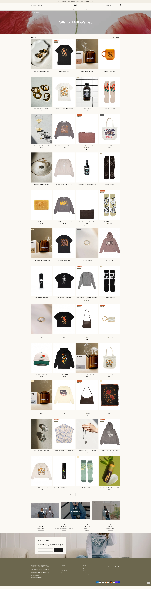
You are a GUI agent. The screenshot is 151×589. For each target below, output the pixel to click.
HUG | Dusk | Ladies (109, 260)
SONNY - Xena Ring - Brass (87, 260)
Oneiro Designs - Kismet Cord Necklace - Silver (87, 450)
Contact (84, 570)
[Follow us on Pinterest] (112, 566)
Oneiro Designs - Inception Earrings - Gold (41, 108)
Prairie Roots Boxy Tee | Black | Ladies (64, 297)
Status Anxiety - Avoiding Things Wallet (86, 221)
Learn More (87, 1)
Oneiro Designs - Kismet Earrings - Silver (41, 450)
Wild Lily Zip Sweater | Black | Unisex (64, 374)
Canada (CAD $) (108, 5)
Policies (84, 572)
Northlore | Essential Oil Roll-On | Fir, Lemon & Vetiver (64, 487)
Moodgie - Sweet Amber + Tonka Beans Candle (41, 260)
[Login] (117, 5)
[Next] (80, 494)
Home (32, 12)
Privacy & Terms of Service (87, 574)
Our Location (110, 530)
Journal (62, 568)
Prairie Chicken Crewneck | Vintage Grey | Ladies (64, 145)
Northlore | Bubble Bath (87, 108)
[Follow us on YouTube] (115, 566)
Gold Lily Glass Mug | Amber (109, 71)
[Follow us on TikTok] (118, 566)
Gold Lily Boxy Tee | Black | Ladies (64, 336)
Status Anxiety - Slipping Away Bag (87, 336)
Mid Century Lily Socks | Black (109, 297)
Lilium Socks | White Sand (110, 108)
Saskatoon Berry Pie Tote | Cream (110, 145)
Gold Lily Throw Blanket (109, 411)
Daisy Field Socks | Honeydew (109, 221)
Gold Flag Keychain (109, 336)
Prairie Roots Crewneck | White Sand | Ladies (64, 184)
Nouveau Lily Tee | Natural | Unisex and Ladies (64, 108)
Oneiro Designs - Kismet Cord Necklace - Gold (41, 145)
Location (63, 567)
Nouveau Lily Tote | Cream (109, 374)
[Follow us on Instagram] (109, 566)
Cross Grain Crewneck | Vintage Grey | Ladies (64, 221)
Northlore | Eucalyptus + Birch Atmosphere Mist (87, 184)
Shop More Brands (75, 9)
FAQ (83, 568)
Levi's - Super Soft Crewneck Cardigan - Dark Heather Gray (87, 298)
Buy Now (87, 530)
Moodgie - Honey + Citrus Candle (87, 71)
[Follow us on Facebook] (105, 566)
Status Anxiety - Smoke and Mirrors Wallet (87, 145)
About (82, 9)
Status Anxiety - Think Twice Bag (87, 411)
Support (86, 9)
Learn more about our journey (36, 577)
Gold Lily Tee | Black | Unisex (64, 71)
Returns (84, 565)
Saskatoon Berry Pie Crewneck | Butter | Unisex (64, 411)
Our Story (63, 565)
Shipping (84, 567)
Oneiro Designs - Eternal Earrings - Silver (41, 184)
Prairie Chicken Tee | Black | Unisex (64, 260)
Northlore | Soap (41, 221)
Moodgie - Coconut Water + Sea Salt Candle (41, 411)
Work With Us (64, 570)
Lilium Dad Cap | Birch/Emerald (41, 374)
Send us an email (41, 530)
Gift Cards (63, 572)
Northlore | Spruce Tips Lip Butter (41, 297)
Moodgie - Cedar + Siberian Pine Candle (87, 374)
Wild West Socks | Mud (109, 184)
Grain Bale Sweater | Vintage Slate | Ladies (110, 450)
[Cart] (119, 5)
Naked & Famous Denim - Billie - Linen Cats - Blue (64, 450)
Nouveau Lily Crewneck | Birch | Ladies (41, 487)
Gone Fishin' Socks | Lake (87, 487)
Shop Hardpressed (66, 9)
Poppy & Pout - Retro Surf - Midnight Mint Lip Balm (109, 487)
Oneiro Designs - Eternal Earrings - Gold (41, 71)
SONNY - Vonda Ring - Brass (41, 336)
